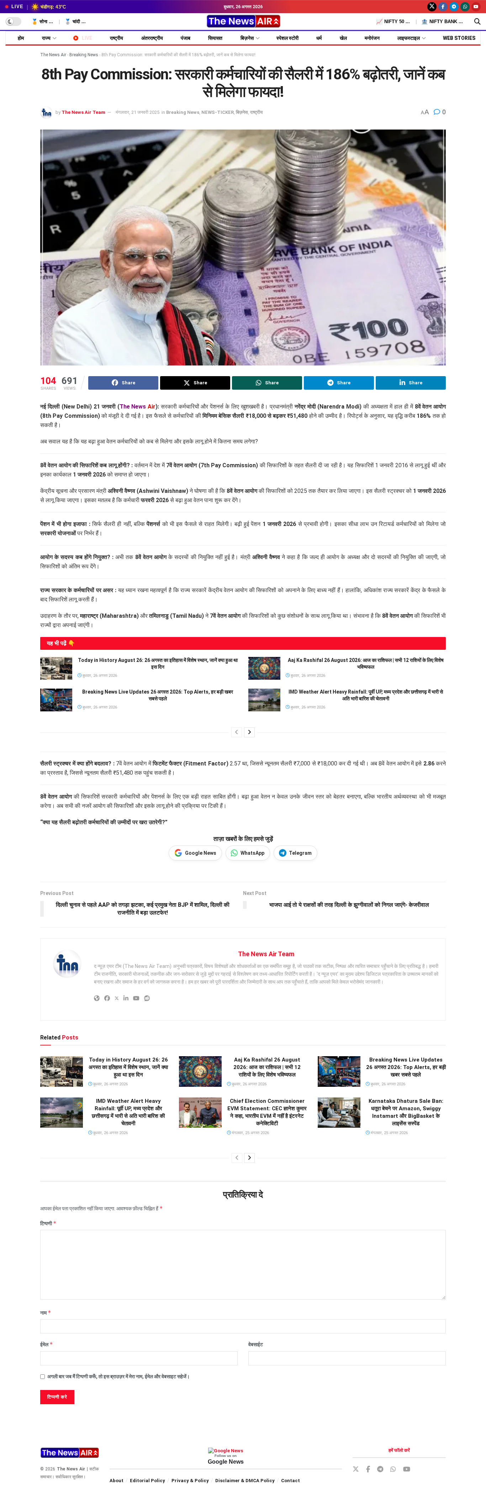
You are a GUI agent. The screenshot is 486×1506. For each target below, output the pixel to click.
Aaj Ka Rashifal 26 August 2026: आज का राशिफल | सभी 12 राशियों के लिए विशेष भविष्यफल (267, 1067)
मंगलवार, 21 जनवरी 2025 (137, 112)
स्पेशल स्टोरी (287, 38)
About (116, 1480)
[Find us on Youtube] (476, 6)
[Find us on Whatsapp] (465, 6)
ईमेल (46, 1344)
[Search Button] (477, 22)
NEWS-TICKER (217, 112)
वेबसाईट (255, 1344)
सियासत (215, 38)
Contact (290, 1480)
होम (21, 38)
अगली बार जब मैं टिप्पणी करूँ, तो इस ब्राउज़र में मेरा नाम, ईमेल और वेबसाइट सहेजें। (118, 1376)
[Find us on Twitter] (432, 6)
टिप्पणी (48, 1223)
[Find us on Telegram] (454, 6)
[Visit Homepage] (243, 22)
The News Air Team (83, 112)
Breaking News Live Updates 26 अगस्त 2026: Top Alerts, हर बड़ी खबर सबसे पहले (406, 1067)
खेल (343, 38)
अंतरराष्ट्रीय (152, 38)
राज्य (46, 38)
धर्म (319, 38)
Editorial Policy (147, 1480)
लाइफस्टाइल (408, 38)
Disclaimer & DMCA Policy (245, 1480)
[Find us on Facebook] (443, 6)
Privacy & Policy (190, 1480)
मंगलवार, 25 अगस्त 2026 (250, 1133)
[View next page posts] (249, 732)
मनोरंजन (372, 38)
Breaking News (83, 54)
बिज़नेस (247, 38)
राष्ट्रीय (116, 38)
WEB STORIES (459, 38)
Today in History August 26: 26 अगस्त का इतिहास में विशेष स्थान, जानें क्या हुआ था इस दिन (128, 1067)
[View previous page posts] (236, 732)
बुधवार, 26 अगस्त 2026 (99, 675)
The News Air (53, 54)
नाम (45, 1312)
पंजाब (185, 38)
